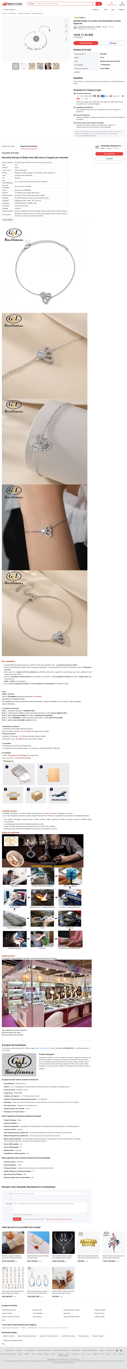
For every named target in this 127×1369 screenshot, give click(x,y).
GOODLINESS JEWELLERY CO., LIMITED (89, 27)
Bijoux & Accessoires (24, 13)
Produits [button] (31, 4)
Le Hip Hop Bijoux (38, 1313)
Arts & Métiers (12, 13)
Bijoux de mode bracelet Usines (27, 1336)
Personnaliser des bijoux (9, 1310)
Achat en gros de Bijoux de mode (12, 1340)
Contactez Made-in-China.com (60, 1350)
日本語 (33, 1354)
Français (40, 1354)
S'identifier (122, 5)
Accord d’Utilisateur (30, 1350)
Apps (112, 9)
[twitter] (121, 1350)
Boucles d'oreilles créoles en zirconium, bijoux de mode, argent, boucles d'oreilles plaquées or (63, 1293)
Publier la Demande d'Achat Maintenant (59, 1219)
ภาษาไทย (108, 1354)
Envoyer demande (86, 43)
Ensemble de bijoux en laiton (72, 1310)
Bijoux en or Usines (8, 1336)
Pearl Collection (37, 1317)
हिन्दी (102, 1354)
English (13, 1354)
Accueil (4, 13)
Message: (9, 1203)
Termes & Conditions (68, 1362)
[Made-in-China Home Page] (12, 4)
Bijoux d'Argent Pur (37, 13)
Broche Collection (99, 1313)
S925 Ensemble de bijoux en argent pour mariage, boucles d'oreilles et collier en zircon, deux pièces (62, 1258)
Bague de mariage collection (72, 1317)
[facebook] (117, 1350)
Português (60, 1354)
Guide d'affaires (110, 1350)
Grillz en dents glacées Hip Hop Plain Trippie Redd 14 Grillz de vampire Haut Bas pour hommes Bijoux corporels (88, 1258)
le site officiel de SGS (45, 1048)
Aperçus (101, 1350)
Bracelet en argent (98, 1336)
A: (11, 1198)
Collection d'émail (7, 1313)
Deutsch (53, 1354)
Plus (3, 1344)
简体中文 (20, 1354)
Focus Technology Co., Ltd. (62, 1359)
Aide (105, 9)
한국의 (83, 1354)
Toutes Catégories (9, 9)
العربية (88, 1354)
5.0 (103, 148)
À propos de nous (9, 1350)
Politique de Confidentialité (44, 1350)
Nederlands (96, 1354)
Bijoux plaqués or (84, 1336)
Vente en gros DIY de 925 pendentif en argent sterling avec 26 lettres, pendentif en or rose (13, 1293)
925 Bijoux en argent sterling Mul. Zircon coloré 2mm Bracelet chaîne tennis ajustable (12, 1258)
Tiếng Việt (121, 1354)
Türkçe (114, 1354)
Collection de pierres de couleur (11, 1317)
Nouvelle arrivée (37, 1310)
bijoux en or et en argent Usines (49, 1336)
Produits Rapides (75, 1350)
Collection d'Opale (99, 1317)
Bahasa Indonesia (63, 1355)
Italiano (67, 1354)
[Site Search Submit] (99, 4)
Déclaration (19, 1350)
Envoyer (17, 1219)
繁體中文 (27, 1354)
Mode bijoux (67, 1313)
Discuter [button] (114, 43)
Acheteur (95, 9)
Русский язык (75, 1354)
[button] (93, 3)
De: (11, 1193)
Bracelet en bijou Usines (68, 1336)
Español (47, 1354)
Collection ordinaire (99, 1310)
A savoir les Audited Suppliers (89, 1350)
